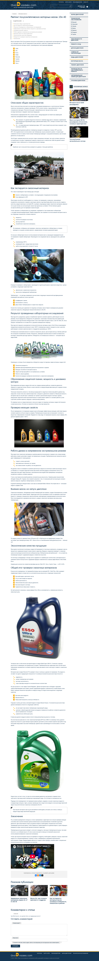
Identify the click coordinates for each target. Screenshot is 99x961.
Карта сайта (68, 2)
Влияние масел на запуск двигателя (23, 33)
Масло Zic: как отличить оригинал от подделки (38, 899)
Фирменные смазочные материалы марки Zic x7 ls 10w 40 (19, 900)
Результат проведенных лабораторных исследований (27, 27)
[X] (42, 875)
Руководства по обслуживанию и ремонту (77, 70)
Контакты (61, 2)
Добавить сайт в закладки (81, 6)
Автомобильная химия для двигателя (78, 76)
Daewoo (74, 30)
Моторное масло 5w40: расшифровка (77, 103)
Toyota (74, 34)
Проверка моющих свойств (21, 30)
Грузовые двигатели (78, 80)
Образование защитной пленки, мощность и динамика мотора (30, 28)
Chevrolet (74, 24)
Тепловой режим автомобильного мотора (77, 140)
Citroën (74, 26)
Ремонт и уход (76, 44)
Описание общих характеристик (22, 23)
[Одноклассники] (38, 875)
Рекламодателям (77, 2)
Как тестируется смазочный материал (23, 25)
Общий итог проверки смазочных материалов (25, 36)
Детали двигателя (77, 48)
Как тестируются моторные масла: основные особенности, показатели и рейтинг (58, 901)
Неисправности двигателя (76, 39)
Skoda (74, 28)
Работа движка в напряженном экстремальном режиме (28, 32)
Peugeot (74, 32)
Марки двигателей (77, 14)
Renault (74, 22)
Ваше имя (15, 937)
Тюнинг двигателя (77, 65)
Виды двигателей (77, 57)
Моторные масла (77, 61)
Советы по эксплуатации (76, 52)
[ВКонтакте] (36, 875)
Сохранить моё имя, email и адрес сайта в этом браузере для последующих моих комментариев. (36, 942)
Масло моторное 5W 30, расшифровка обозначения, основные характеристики (79, 122)
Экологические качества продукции (23, 35)
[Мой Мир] (40, 875)
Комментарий (16, 923)
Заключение (17, 38)
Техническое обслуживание (76, 19)
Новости (86, 2)
